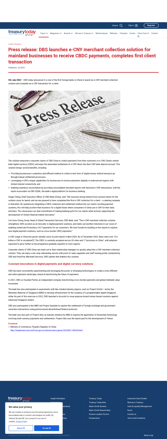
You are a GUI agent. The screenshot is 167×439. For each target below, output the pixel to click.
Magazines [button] (55, 33)
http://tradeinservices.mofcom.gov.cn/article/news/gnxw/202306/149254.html (46, 330)
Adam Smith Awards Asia (99, 410)
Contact (154, 33)
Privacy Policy (21, 421)
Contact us (131, 414)
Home (129, 410)
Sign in (131, 25)
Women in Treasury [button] (83, 33)
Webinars (114, 33)
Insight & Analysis (14, 44)
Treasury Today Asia (97, 402)
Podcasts (123, 33)
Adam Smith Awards (97, 406)
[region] (34, 418)
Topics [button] (43, 33)
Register (151, 25)
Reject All (21, 428)
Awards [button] (67, 33)
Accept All (46, 428)
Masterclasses (102, 33)
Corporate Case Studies (137, 398)
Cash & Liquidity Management (139, 406)
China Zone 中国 (143, 34)
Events (132, 33)
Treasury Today (95, 398)
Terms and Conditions (136, 418)
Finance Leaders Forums (99, 414)
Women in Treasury (135, 402)
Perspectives (94, 418)
